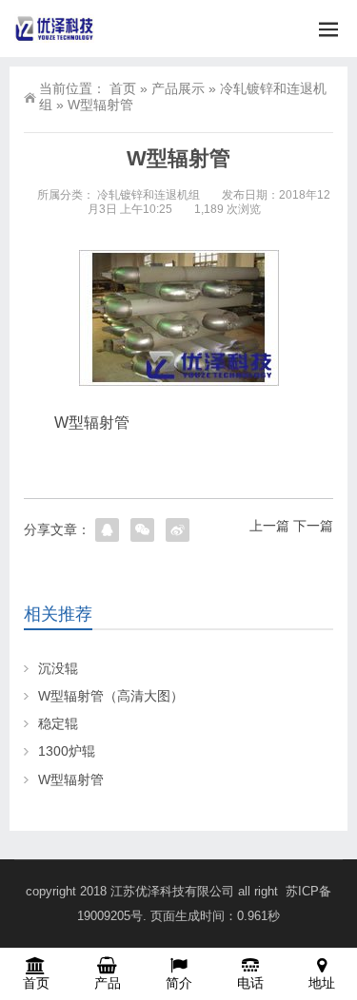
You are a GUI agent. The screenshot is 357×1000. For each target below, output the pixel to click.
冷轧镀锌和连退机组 (148, 195)
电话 (250, 982)
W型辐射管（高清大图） (111, 695)
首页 (122, 88)
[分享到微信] (142, 530)
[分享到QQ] (107, 530)
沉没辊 (58, 668)
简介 (179, 982)
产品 (107, 982)
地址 (321, 982)
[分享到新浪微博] (177, 530)
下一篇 (313, 525)
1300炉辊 (66, 751)
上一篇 (269, 525)
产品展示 (178, 88)
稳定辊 (58, 723)
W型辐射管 (71, 779)
